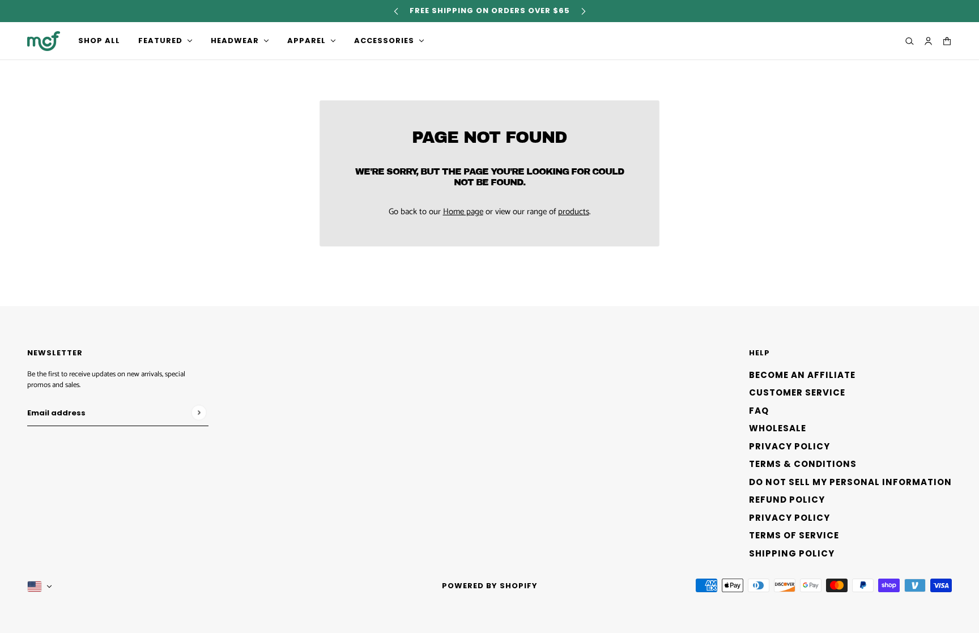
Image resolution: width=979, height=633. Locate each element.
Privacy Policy (789, 446)
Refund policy (787, 499)
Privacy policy (789, 518)
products (573, 212)
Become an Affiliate (802, 375)
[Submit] (198, 412)
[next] (583, 11)
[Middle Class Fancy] (43, 41)
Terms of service (794, 535)
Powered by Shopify (490, 585)
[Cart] (947, 41)
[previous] (396, 11)
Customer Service (797, 392)
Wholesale (777, 428)
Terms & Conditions (803, 464)
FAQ (759, 411)
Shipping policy (792, 553)
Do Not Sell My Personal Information (850, 482)
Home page (463, 212)
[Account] (928, 41)
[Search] (909, 41)
